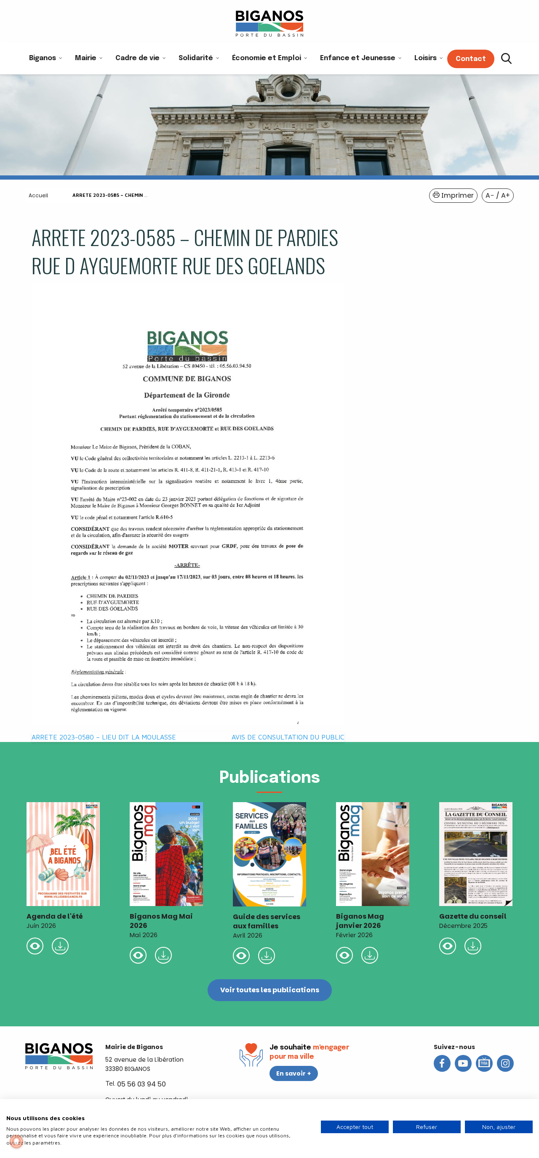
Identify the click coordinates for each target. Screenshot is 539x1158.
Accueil (38, 195)
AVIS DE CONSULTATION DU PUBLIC (288, 737)
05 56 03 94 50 (141, 1084)
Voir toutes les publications (269, 990)
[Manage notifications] (16, 1141)
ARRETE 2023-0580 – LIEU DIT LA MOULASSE (104, 737)
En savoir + (293, 1073)
